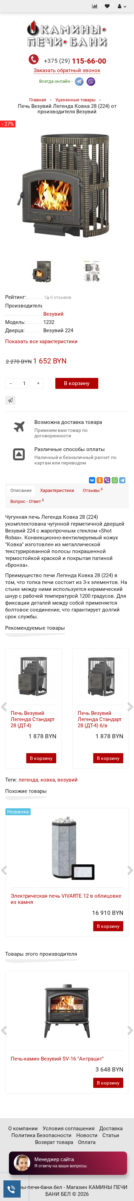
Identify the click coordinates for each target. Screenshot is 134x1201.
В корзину (77, 383)
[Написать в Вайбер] (91, 80)
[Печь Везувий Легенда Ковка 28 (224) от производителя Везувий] (42, 271)
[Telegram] (122, 480)
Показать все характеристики (41, 341)
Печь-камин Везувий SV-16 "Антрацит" (57, 1059)
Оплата (87, 1142)
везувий (67, 780)
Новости (87, 1135)
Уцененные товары (75, 99)
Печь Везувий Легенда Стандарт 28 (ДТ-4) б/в (100, 719)
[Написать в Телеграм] (79, 80)
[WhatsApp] (115, 480)
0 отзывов (60, 297)
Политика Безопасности (41, 1135)
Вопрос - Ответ (27, 501)
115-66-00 (75, 61)
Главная (37, 99)
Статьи (110, 1135)
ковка (48, 780)
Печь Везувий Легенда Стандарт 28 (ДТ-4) (33, 719)
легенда (28, 780)
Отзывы (93, 490)
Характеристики (57, 490)
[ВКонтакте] (92, 480)
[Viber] (107, 480)
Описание (21, 490)
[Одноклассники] (100, 480)
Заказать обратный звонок (67, 70)
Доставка (111, 1128)
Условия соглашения (68, 1128)
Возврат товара (54, 1142)
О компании (23, 1128)
